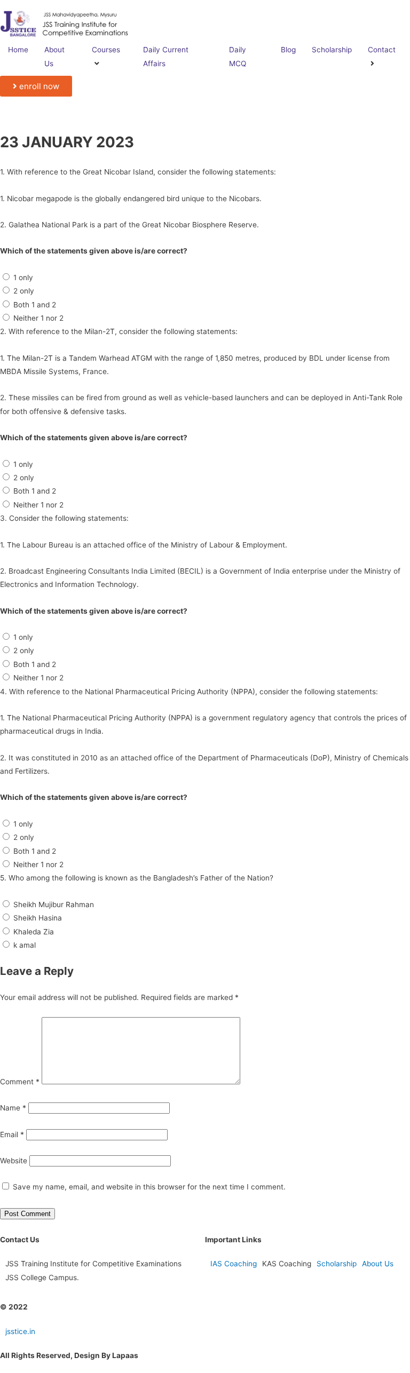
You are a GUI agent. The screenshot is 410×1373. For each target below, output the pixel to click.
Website (13, 1160)
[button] (36, 86)
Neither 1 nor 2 (38, 318)
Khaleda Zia (33, 931)
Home (18, 49)
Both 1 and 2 (34, 304)
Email (12, 1134)
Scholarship (332, 49)
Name (13, 1108)
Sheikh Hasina (37, 918)
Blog (288, 49)
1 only (23, 277)
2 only (23, 291)
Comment (20, 1081)
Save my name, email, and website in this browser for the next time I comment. (149, 1186)
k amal (24, 945)
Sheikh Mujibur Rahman (53, 904)
